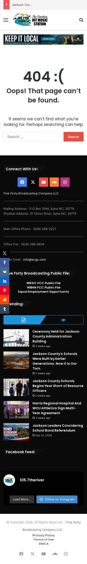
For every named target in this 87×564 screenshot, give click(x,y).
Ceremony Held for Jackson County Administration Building (55, 336)
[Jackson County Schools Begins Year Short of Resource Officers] (16, 387)
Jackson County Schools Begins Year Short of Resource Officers (58, 386)
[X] (33, 182)
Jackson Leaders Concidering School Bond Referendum (57, 428)
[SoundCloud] (54, 182)
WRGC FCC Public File (43, 283)
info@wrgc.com (34, 259)
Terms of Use (43, 539)
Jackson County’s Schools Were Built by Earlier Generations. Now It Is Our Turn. (54, 361)
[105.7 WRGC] (30, 19)
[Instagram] (65, 182)
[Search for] (81, 21)
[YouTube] (43, 182)
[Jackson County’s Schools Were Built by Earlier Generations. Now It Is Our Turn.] (16, 360)
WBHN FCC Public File (43, 287)
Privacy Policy (43, 535)
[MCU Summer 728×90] (43, 39)
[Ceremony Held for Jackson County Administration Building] (16, 338)
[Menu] (5, 21)
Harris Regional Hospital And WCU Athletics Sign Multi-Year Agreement (56, 408)
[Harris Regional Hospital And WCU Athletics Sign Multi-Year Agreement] (16, 409)
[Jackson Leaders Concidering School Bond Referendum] (16, 432)
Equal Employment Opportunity (43, 291)
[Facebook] (22, 182)
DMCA (43, 543)
